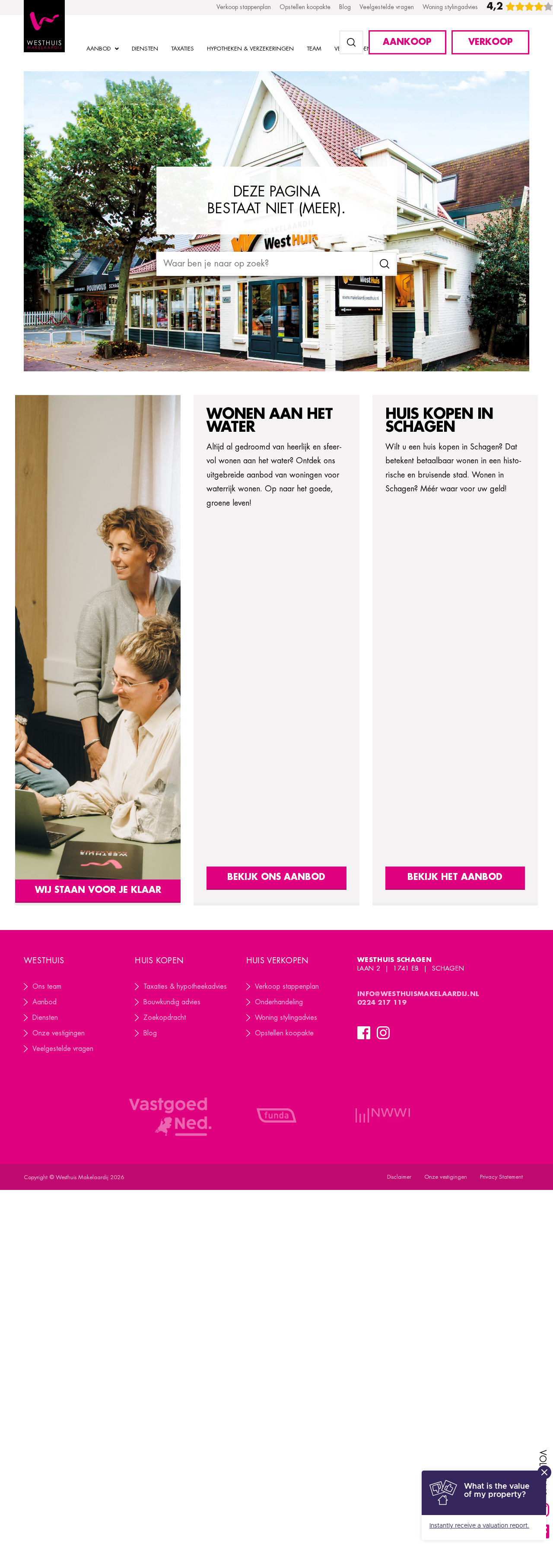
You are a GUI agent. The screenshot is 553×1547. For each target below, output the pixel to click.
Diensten (45, 1017)
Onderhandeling (279, 1002)
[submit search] (384, 264)
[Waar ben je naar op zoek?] (264, 264)
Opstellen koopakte (284, 1033)
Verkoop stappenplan (287, 986)
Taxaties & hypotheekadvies (185, 986)
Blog (150, 1033)
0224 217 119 (383, 1003)
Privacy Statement (501, 1177)
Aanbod (44, 1002)
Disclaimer (399, 1177)
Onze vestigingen (58, 1033)
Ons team (46, 986)
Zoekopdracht (164, 1017)
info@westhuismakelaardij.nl (418, 994)
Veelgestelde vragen (62, 1048)
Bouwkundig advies (171, 1002)
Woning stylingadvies (286, 1017)
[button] (351, 42)
